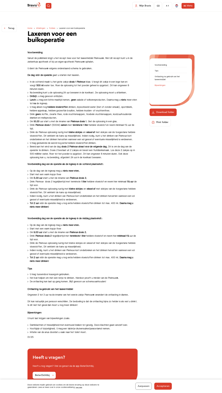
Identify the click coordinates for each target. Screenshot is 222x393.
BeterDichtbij (42, 375)
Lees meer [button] (80, 387)
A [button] (165, 6)
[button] (52, 5)
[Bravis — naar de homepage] (35, 5)
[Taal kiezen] (175, 5)
